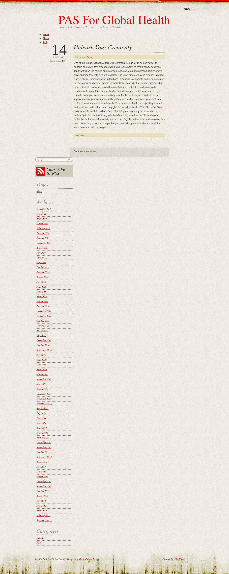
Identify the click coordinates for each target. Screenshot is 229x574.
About (188, 8)
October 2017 (43, 320)
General (40, 537)
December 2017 (44, 311)
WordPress (180, 559)
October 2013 (43, 452)
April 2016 (42, 369)
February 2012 (43, 515)
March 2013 (42, 476)
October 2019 (43, 267)
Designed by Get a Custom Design (83, 559)
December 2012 (44, 481)
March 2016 (42, 374)
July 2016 (41, 354)
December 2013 (44, 442)
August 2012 (42, 495)
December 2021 (44, 242)
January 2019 (43, 272)
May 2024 (41, 213)
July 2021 (41, 252)
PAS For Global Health (114, 19)
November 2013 (44, 447)
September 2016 (44, 350)
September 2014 (44, 403)
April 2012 (42, 510)
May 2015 (41, 384)
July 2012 (41, 500)
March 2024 (42, 223)
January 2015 (43, 388)
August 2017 (42, 330)
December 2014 (44, 393)
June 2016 (41, 359)
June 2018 (41, 286)
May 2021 (41, 262)
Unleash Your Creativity (103, 47)
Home (46, 34)
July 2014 (41, 413)
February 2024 (43, 228)
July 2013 (41, 466)
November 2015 (44, 379)
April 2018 (42, 296)
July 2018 (41, 281)
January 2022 (43, 238)
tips (82, 134)
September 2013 (44, 457)
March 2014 (42, 432)
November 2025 (44, 208)
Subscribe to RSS (56, 171)
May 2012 (41, 505)
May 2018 (41, 291)
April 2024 (42, 218)
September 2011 (44, 520)
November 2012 (44, 486)
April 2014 (42, 427)
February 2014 (43, 437)
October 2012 (43, 491)
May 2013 (41, 471)
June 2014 (41, 418)
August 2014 (42, 408)
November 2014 (44, 398)
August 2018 (42, 277)
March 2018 (42, 301)
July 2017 (41, 335)
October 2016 (43, 345)
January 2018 (43, 306)
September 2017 (44, 325)
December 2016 (44, 340)
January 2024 (43, 233)
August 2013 (42, 461)
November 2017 (44, 315)
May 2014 (41, 423)
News (89, 57)
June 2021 (41, 257)
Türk (45, 42)
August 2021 (42, 247)
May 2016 (41, 364)
